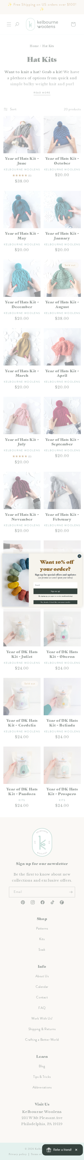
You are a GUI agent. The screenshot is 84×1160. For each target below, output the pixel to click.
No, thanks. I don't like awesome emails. (55, 602)
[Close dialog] (79, 556)
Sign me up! (55, 591)
